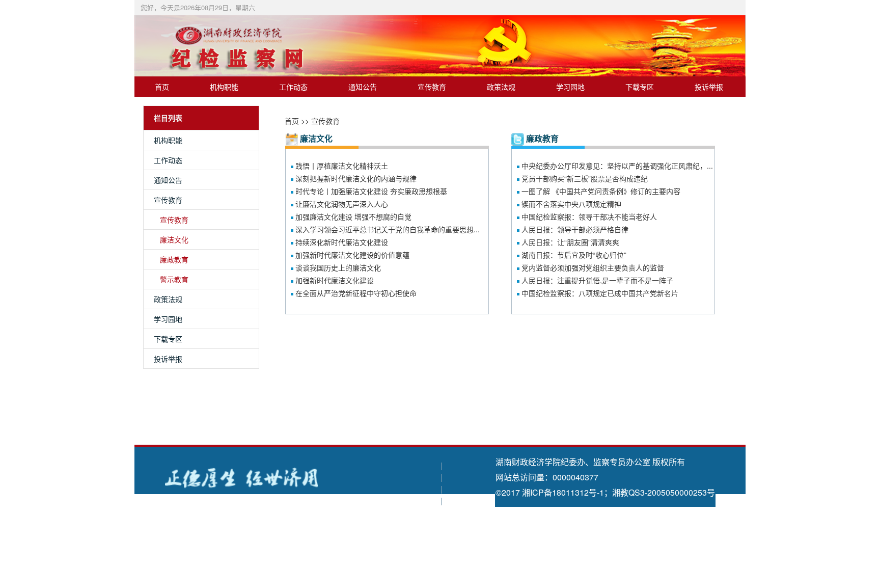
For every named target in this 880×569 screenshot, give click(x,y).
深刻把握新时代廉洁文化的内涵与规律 (356, 178)
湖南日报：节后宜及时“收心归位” (573, 255)
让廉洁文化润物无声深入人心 (341, 204)
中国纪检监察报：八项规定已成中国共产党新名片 (599, 293)
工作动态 (293, 87)
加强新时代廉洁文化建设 (334, 280)
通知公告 (362, 87)
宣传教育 (432, 87)
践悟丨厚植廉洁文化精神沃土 (341, 165)
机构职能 (224, 87)
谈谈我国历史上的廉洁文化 (338, 267)
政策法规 (501, 87)
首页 (162, 87)
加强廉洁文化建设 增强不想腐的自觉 (353, 216)
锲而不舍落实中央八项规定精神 (571, 204)
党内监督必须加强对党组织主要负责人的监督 (592, 267)
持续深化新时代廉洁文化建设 (341, 242)
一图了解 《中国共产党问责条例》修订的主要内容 (600, 191)
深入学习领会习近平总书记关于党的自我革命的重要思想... (387, 229)
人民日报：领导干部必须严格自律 (574, 229)
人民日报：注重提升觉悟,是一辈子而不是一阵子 (597, 280)
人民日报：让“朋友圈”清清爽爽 (570, 242)
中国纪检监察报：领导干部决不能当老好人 (589, 216)
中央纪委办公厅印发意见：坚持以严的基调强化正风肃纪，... (617, 165)
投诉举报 (709, 87)
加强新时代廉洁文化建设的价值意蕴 (352, 255)
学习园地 (570, 87)
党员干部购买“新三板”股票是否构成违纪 (584, 178)
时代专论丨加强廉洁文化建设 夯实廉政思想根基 (371, 191)
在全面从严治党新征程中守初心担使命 (356, 293)
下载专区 (639, 87)
